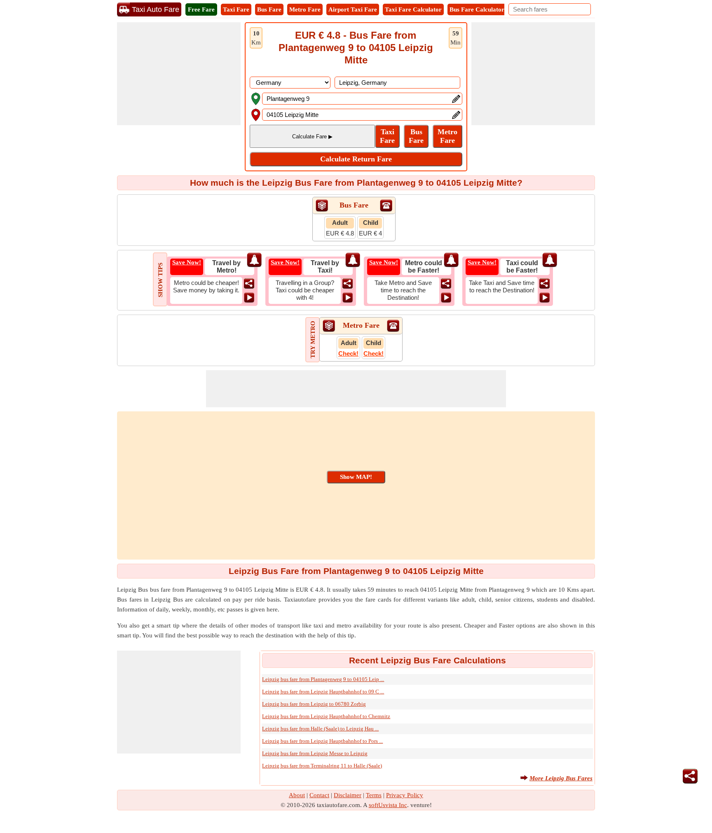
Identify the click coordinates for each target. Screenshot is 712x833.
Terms (374, 795)
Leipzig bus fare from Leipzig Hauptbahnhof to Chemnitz (326, 716)
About (297, 795)
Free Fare (201, 9)
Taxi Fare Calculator (413, 9)
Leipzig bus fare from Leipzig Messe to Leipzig (315, 753)
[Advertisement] (179, 73)
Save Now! (186, 262)
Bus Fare (269, 9)
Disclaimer (347, 795)
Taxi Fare (236, 9)
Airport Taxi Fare (352, 9)
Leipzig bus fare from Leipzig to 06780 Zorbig (314, 704)
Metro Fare (305, 9)
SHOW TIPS (160, 280)
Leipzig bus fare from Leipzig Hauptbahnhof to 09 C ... (323, 691)
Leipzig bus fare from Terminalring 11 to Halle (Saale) (322, 766)
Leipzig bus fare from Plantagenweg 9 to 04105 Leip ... (323, 679)
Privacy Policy (404, 795)
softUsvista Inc (388, 805)
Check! (348, 353)
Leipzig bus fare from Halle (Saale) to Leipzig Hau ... (320, 729)
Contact (319, 795)
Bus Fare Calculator (477, 9)
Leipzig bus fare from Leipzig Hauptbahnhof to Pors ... (322, 741)
